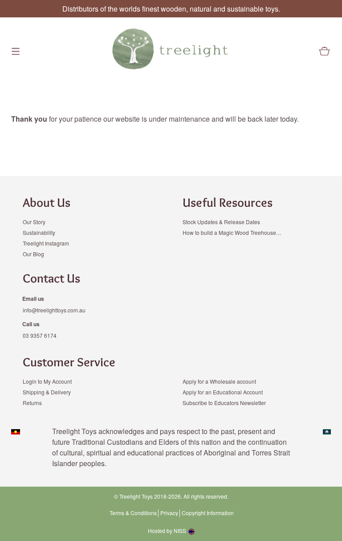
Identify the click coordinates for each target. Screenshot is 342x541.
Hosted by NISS (167, 530)
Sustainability (39, 232)
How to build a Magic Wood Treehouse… (232, 232)
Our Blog (33, 254)
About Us (46, 202)
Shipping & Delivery (47, 392)
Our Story (34, 221)
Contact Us (51, 278)
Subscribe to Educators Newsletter (224, 402)
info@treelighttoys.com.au (54, 310)
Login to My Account (47, 381)
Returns (32, 402)
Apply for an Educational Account (223, 392)
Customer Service (69, 361)
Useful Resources (228, 202)
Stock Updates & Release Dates (221, 221)
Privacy (169, 512)
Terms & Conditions (133, 512)
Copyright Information (208, 512)
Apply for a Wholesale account (219, 381)
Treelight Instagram (46, 243)
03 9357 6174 (40, 335)
